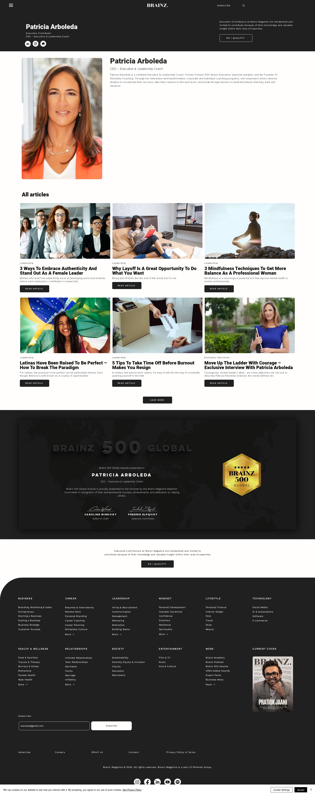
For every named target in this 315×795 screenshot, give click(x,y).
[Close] (311, 789)
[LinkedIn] (157, 782)
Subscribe (223, 5)
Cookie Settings (281, 789)
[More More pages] (73, 634)
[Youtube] (167, 782)
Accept (300, 789)
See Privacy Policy (132, 789)
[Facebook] (147, 782)
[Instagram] (137, 782)
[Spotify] (177, 782)
